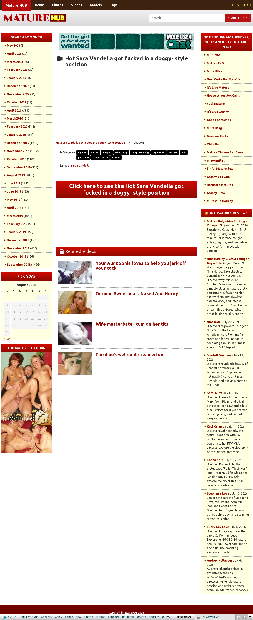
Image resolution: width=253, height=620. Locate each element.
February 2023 (17, 69)
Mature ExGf (216, 63)
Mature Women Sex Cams (225, 152)
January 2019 (16, 232)
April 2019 (14, 207)
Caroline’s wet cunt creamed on (129, 354)
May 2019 (13, 199)
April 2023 (14, 53)
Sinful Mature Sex (220, 168)
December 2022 (18, 86)
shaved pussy (100, 157)
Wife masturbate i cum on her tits (132, 324)
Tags (113, 5)
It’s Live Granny (218, 111)
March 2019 (15, 216)
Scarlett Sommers (220, 355)
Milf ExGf (213, 55)
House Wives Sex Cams (223, 95)
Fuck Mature (216, 103)
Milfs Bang (214, 128)
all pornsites (216, 160)
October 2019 (16, 159)
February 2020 (17, 126)
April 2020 (14, 110)
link (249, 562)
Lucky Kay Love (218, 527)
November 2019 (18, 151)
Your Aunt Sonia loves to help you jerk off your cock (141, 265)
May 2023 (13, 45)
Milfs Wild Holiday (220, 201)
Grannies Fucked (218, 136)
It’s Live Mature (218, 87)
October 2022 (16, 102)
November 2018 (18, 248)
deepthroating (140, 152)
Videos (76, 5)
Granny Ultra (216, 193)
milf (184, 152)
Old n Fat (213, 144)
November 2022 (18, 94)
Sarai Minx (214, 393)
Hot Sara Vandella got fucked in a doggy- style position (90, 142)
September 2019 (19, 167)
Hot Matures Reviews (228, 213)
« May (7, 339)
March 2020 (15, 118)
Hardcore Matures (220, 184)
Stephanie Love (218, 493)
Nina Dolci (214, 322)
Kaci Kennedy (216, 426)
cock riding (121, 152)
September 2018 (19, 264)
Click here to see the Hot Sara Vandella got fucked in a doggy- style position (126, 189)
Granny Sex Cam (218, 176)
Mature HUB (16, 5)
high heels (159, 152)
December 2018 (18, 240)
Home (39, 5)
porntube (83, 157)
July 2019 (13, 183)
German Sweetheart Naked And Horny (137, 293)
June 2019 (14, 191)
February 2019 (17, 224)
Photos (57, 5)
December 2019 (18, 143)
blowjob (106, 152)
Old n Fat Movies (219, 120)
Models (96, 5)
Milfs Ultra (214, 71)
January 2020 (16, 134)
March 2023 (15, 61)
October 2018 (16, 256)
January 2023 (16, 78)
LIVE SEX (241, 5)
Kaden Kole (215, 460)
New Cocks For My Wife (224, 79)
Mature (173, 152)
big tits (82, 152)
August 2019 (16, 175)
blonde (94, 152)
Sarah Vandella (80, 165)
